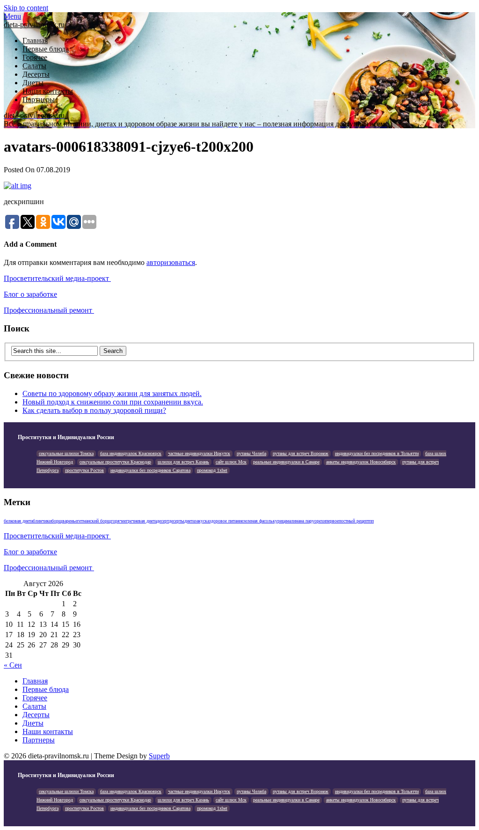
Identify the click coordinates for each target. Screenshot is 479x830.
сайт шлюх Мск (231, 461)
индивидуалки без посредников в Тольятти (377, 453)
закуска (202, 520)
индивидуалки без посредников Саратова (150, 470)
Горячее (34, 57)
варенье (69, 520)
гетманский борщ (94, 520)
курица (279, 520)
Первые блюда (45, 49)
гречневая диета (141, 520)
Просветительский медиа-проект (57, 278)
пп (371, 520)
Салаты (34, 66)
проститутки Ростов (84, 470)
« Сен (13, 665)
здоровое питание (226, 520)
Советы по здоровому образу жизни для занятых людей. (112, 393)
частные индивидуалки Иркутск (199, 453)
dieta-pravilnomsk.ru (34, 25)
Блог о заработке (30, 294)
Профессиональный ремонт (49, 310)
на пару (307, 520)
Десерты (36, 74)
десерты (176, 520)
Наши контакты (47, 91)
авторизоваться (170, 262)
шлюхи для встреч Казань (183, 461)
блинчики (42, 520)
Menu (12, 16)
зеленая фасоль (258, 520)
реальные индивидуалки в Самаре (286, 461)
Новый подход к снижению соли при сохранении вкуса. (112, 402)
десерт (163, 520)
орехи (320, 520)
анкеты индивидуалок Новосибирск (361, 461)
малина (293, 520)
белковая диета (18, 520)
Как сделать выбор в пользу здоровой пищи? (94, 410)
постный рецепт (354, 520)
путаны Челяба (251, 453)
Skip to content (26, 8)
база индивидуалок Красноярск (130, 453)
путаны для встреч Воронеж (300, 453)
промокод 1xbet (212, 470)
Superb (159, 756)
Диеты (33, 83)
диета (189, 520)
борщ (56, 520)
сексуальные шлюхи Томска (66, 453)
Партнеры (38, 99)
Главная (35, 40)
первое (332, 520)
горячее (118, 520)
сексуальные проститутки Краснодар (115, 461)
